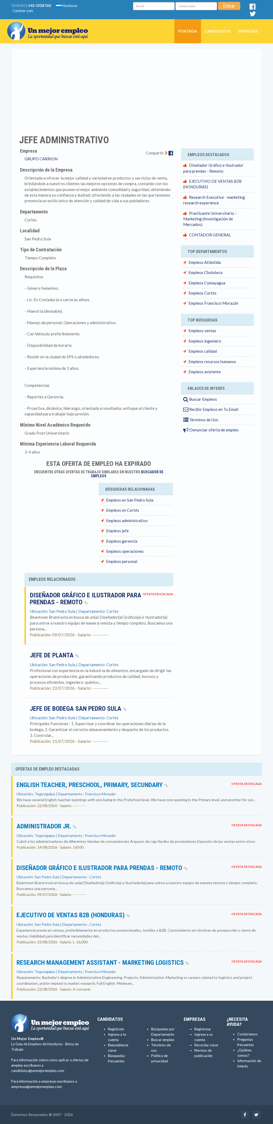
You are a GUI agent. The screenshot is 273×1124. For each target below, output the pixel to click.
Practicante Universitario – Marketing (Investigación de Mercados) (210, 219)
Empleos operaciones (125, 551)
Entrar (229, 6)
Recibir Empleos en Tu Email (213, 409)
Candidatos (217, 31)
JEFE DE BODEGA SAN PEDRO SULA (76, 708)
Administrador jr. (45, 826)
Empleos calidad (202, 351)
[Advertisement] (136, 88)
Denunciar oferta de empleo (213, 429)
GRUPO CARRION (41, 158)
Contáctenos (247, 1034)
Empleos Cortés (202, 293)
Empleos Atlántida (204, 262)
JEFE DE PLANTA (52, 655)
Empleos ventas (202, 330)
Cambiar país (23, 11)
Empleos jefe (117, 530)
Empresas (248, 31)
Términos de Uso (203, 419)
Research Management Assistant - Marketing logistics (101, 962)
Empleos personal (121, 561)
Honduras (69, 5)
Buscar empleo (162, 1040)
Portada (187, 31)
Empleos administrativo (127, 520)
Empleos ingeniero (204, 341)
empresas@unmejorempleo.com (36, 1087)
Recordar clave (206, 1045)
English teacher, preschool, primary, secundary (90, 785)
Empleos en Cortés (122, 510)
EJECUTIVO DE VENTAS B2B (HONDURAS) (71, 915)
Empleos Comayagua (206, 282)
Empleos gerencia (121, 541)
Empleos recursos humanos (212, 361)
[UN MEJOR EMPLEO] (49, 26)
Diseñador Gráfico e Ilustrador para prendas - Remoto (85, 598)
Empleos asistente (204, 371)
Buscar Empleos (202, 399)
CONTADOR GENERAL (210, 234)
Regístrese (202, 1029)
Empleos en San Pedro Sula (129, 500)
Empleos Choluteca (205, 272)
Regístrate (116, 1029)
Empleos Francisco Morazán (213, 303)
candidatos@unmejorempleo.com (37, 1071)
